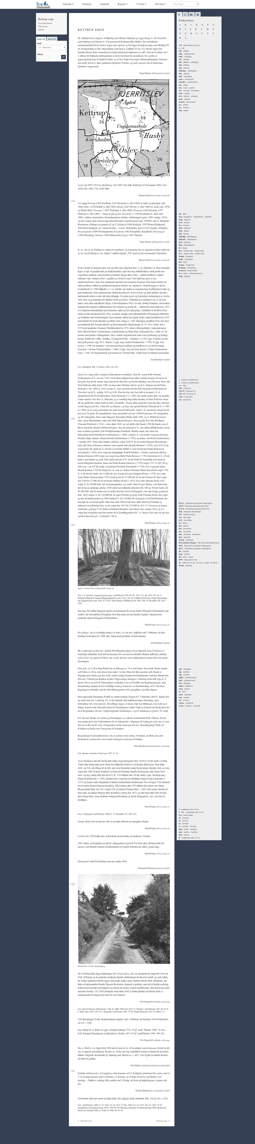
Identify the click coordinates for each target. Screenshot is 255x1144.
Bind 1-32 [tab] (41, 39)
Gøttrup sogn (161, 1120)
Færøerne (86, 3)
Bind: (39, 43)
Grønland (104, 3)
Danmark (67, 3)
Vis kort (140, 3)
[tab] (179, 15)
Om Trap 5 (160, 3)
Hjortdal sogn (86, 1120)
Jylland (41, 29)
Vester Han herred (45, 23)
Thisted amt (42, 26)
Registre (121, 3)
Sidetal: (40, 54)
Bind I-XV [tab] (52, 39)
